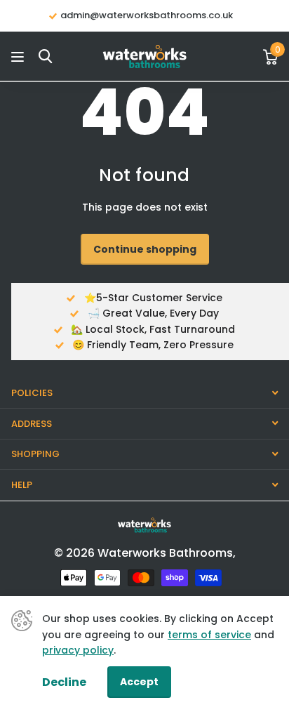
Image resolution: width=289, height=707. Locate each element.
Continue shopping (144, 249)
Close (144, 393)
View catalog (19, 56)
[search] (45, 56)
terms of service (209, 635)
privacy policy (78, 650)
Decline (64, 682)
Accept (139, 682)
